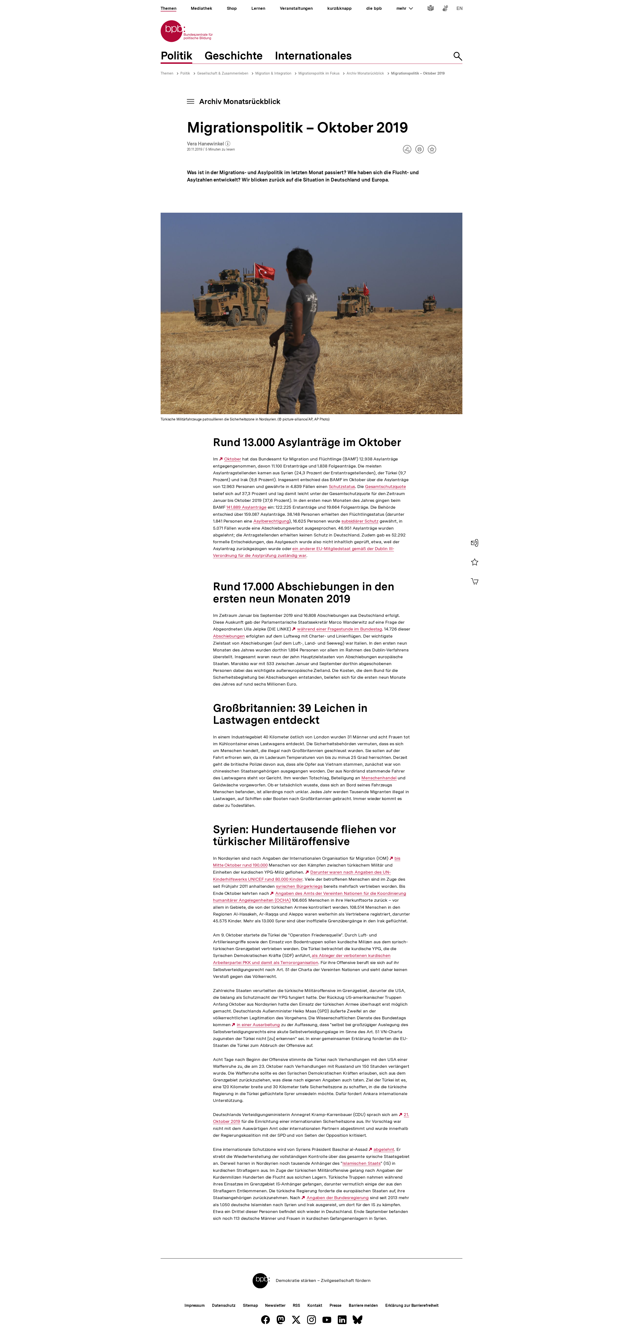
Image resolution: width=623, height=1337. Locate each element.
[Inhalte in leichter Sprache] (431, 9)
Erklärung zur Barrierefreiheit (412, 1305)
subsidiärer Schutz (359, 521)
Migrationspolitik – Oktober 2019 (418, 73)
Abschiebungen (229, 636)
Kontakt (314, 1305)
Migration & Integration (273, 73)
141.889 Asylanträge (246, 507)
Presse (335, 1305)
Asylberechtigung (271, 521)
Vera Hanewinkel (208, 144)
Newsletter (275, 1305)
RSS (296, 1305)
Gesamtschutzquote (385, 486)
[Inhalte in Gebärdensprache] (445, 9)
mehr (404, 8)
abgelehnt (384, 1149)
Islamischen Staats (361, 1163)
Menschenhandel (379, 778)
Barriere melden (363, 1305)
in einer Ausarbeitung (258, 1024)
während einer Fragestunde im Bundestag (339, 629)
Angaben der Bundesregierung (338, 1197)
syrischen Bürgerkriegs (299, 886)
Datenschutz (224, 1305)
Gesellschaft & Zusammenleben (222, 73)
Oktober (232, 459)
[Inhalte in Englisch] (459, 9)
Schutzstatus (342, 486)
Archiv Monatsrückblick (365, 73)
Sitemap (250, 1305)
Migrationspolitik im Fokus (318, 73)
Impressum (194, 1305)
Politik (185, 73)
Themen (167, 73)
